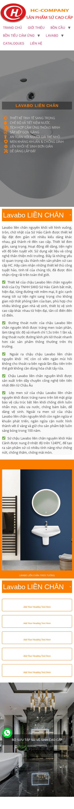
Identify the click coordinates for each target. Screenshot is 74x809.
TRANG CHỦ (12, 28)
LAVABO (52, 35)
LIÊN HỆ (36, 43)
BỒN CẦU (58, 28)
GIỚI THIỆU (36, 28)
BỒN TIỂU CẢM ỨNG (19, 35)
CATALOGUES (13, 43)
